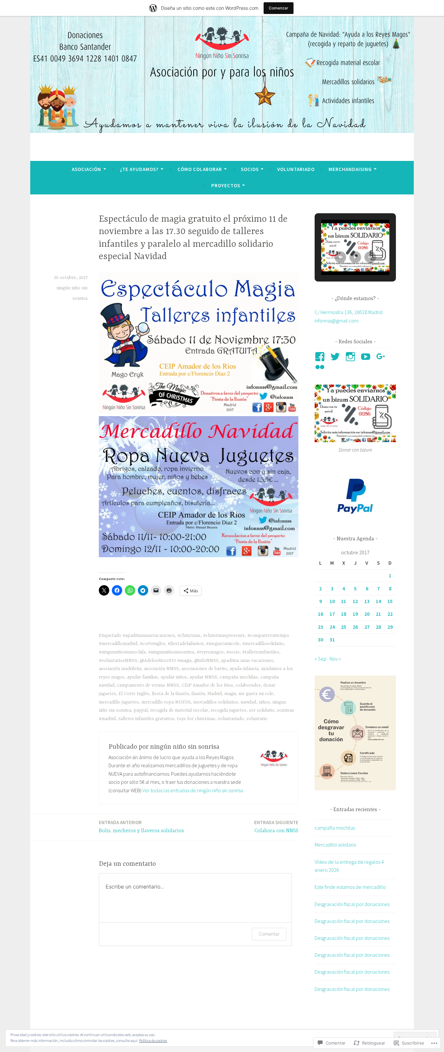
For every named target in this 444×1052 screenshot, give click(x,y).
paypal (141, 710)
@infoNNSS (206, 660)
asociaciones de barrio (204, 668)
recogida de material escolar (179, 710)
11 (343, 601)
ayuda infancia (243, 668)
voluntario (257, 718)
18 (343, 614)
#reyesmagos (210, 652)
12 (355, 601)
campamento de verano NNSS (148, 685)
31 (332, 639)
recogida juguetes (228, 710)
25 (343, 627)
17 (332, 614)
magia (230, 693)
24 (332, 627)
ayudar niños (174, 677)
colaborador (248, 685)
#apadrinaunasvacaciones (149, 635)
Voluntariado (296, 169)
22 (390, 614)
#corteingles (152, 643)
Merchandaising (350, 169)
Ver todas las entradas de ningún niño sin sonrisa (192, 790)
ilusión (198, 693)
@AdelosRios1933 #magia (165, 660)
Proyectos (225, 185)
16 (320, 614)
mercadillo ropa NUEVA (165, 702)
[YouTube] (366, 356)
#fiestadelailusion (185, 643)
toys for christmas (196, 718)
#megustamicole (223, 643)
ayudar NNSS (203, 677)
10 (332, 601)
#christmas (189, 635)
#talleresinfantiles (260, 652)
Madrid (214, 693)
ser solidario (261, 710)
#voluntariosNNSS (118, 660)
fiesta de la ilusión (170, 693)
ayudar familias (142, 677)
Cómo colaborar (199, 169)
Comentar (269, 934)
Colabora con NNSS (276, 826)
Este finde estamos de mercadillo (350, 887)
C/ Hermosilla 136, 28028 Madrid (349, 312)
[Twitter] (336, 356)
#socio (233, 652)
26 (355, 627)
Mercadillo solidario (335, 844)
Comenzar (278, 8)
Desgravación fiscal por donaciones (352, 904)
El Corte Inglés (134, 693)
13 (367, 601)
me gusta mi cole (256, 693)
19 (355, 614)
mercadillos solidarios (215, 702)
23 (320, 627)
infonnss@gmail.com (337, 320)
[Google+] (382, 356)
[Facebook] (321, 356)
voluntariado (231, 718)
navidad (248, 702)
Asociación (86, 169)
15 (390, 601)
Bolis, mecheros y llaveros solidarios (141, 826)
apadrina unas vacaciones (247, 660)
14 (378, 601)
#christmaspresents (224, 635)
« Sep (321, 658)
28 (378, 627)
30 (320, 639)
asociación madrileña (120, 668)
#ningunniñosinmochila (122, 652)
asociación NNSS (161, 668)
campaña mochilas (239, 677)
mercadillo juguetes (119, 702)
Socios (250, 169)
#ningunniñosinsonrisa (171, 652)
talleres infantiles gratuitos (146, 718)
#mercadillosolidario (263, 643)
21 (378, 614)
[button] (340, 257)
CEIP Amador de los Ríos (207, 685)
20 (367, 614)
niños (264, 702)
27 (367, 627)
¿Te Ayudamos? (139, 169)
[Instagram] (351, 356)
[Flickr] (321, 367)
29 (390, 627)
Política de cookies (153, 1040)
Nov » (335, 658)
